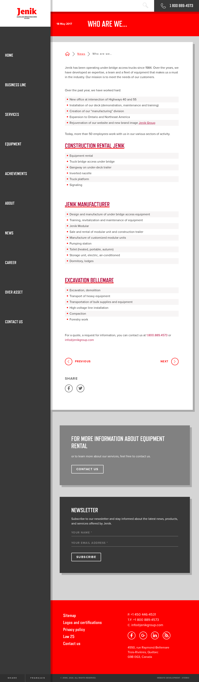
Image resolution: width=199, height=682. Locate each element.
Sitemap (69, 615)
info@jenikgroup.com (147, 625)
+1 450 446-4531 (143, 614)
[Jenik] (25, 13)
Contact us (71, 643)
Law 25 (68, 636)
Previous (83, 361)
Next (164, 361)
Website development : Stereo (173, 678)
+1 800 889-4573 (146, 620)
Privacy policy (74, 629)
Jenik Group (147, 123)
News (81, 53)
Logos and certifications (82, 622)
